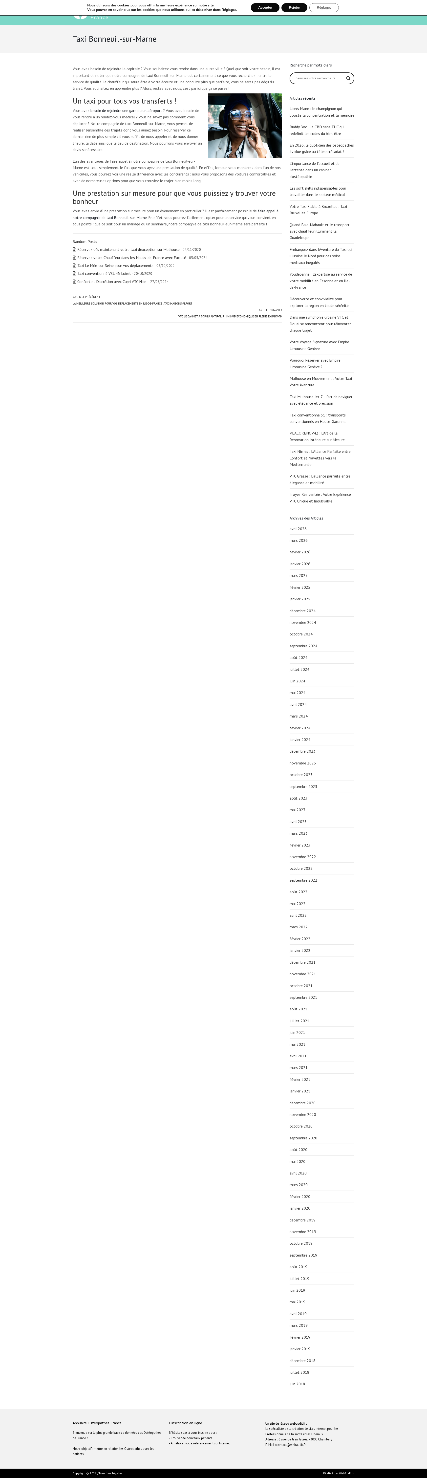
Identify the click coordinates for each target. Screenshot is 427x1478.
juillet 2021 (299, 1020)
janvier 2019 (300, 1348)
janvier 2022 (300, 950)
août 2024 (298, 657)
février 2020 (300, 1196)
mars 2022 (299, 926)
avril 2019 (298, 1313)
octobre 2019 (301, 1243)
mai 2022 (297, 903)
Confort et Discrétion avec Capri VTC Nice (112, 281)
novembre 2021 (303, 973)
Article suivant (230, 313)
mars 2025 (299, 575)
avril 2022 (298, 915)
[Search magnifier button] (348, 78)
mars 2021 (299, 1067)
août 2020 (298, 1149)
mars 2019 (299, 1325)
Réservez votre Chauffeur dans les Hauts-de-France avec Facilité (131, 257)
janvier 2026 (300, 563)
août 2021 (298, 1008)
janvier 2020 (300, 1208)
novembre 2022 (303, 856)
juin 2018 (297, 1383)
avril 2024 (298, 704)
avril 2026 (298, 528)
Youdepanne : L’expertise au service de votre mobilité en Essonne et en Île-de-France (321, 281)
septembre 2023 (303, 786)
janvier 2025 (300, 598)
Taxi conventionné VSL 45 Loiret (104, 273)
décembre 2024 (303, 610)
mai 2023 (297, 809)
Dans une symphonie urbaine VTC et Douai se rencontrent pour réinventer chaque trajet (320, 324)
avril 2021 (298, 1055)
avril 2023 (298, 821)
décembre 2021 (303, 962)
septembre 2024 (303, 645)
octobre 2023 (301, 774)
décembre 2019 (303, 1219)
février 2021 (300, 1079)
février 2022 (300, 938)
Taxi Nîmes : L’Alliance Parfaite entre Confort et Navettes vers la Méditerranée (320, 458)
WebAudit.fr (346, 1473)
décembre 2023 (303, 751)
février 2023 (300, 845)
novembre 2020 (303, 1114)
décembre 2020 (303, 1102)
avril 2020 (298, 1173)
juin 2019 (297, 1290)
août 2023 (298, 798)
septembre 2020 (303, 1137)
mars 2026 (299, 540)
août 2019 (298, 1266)
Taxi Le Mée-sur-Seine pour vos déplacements (115, 265)
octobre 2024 (301, 633)
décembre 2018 (303, 1360)
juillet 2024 (299, 669)
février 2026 (300, 551)
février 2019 (300, 1337)
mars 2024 (299, 716)
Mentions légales (111, 1473)
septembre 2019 (303, 1255)
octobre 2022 (301, 868)
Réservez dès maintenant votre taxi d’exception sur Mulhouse (128, 249)
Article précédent (132, 300)
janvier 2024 (300, 739)
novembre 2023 (303, 763)
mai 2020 (297, 1161)
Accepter (265, 7)
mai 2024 (297, 692)
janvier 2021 (300, 1090)
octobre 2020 (301, 1126)
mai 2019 (297, 1301)
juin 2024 (297, 680)
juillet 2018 (299, 1372)
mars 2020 (299, 1184)
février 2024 (300, 727)
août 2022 (298, 891)
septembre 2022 (303, 880)
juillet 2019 (299, 1278)
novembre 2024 (303, 622)
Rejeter (294, 7)
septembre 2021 (303, 997)
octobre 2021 (301, 985)
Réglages (229, 10)
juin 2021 (297, 1032)
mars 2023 (299, 833)
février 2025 (300, 587)
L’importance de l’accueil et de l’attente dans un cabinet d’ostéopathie (315, 170)
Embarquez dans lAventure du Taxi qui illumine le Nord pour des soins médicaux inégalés (321, 256)
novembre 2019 (303, 1231)
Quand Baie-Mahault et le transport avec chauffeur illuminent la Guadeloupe (320, 231)
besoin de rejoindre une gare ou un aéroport (126, 110)
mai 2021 (297, 1044)
